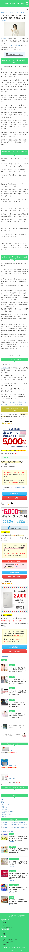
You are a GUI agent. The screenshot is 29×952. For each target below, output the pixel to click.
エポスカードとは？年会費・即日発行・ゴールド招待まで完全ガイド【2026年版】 (17, 692)
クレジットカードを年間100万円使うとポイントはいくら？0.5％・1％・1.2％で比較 (18, 850)
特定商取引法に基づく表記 (19, 915)
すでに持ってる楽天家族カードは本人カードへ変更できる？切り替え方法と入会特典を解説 (18, 838)
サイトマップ (18, 916)
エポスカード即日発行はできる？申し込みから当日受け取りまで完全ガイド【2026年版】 (17, 681)
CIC (4, 933)
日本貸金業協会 (7, 942)
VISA (4, 922)
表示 (21, 54)
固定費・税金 (4, 808)
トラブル (3, 803)
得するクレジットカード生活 (14, 3)
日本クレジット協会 (8, 941)
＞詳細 (16, 567)
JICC (4, 931)
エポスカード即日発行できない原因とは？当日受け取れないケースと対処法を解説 (17, 715)
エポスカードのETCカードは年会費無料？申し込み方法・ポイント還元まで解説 (17, 704)
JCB (4, 925)
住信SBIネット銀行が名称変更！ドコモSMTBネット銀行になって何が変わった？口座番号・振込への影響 (18, 876)
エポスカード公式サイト (14, 651)
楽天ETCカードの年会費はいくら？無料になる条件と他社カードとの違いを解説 (18, 901)
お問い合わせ (4, 915)
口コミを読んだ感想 (7, 831)
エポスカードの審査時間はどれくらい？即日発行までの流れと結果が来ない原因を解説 (17, 669)
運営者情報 (11, 915)
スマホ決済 (4, 809)
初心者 (2, 801)
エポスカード (5, 39)
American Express (7, 927)
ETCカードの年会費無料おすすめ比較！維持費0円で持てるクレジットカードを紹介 (18, 889)
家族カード (4, 806)
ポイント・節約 (5, 804)
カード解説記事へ (14, 494)
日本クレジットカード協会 (10, 939)
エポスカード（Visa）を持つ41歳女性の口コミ (13, 822)
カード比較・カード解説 (7, 811)
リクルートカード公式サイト (14, 576)
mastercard (6, 924)
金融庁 (5, 944)
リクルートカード (14, 765)
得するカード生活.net (13, 45)
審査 (2, 799)
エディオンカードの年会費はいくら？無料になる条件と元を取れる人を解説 (18, 863)
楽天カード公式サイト (14, 498)
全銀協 (5, 935)
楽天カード (12, 750)
